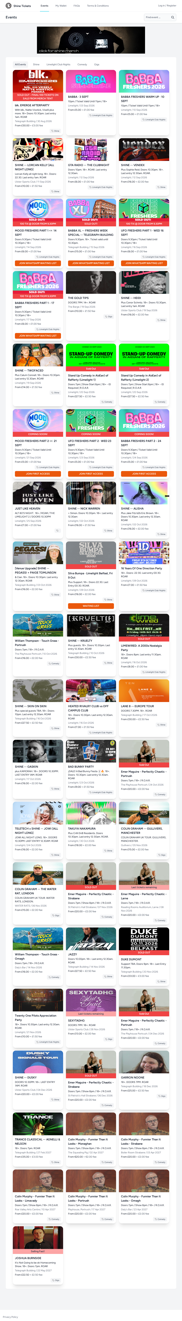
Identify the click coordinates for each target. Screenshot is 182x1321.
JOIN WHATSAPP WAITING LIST (38, 263)
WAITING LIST (91, 605)
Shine (36, 64)
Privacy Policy (10, 1317)
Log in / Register (167, 5)
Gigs (96, 64)
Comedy (82, 64)
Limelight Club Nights (58, 64)
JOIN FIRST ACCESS (38, 473)
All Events (20, 64)
